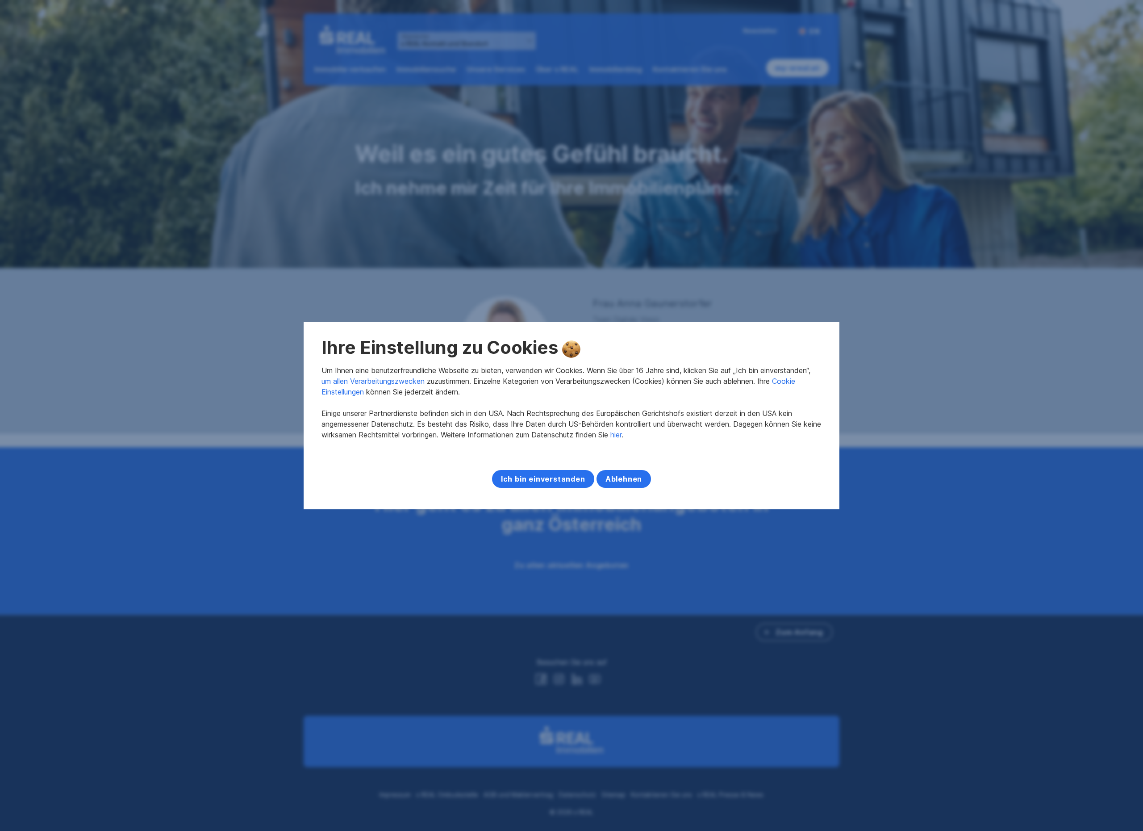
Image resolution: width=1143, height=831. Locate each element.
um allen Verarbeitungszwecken (373, 381)
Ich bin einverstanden (543, 478)
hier (616, 434)
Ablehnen (623, 478)
